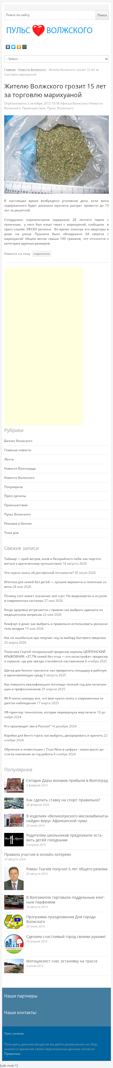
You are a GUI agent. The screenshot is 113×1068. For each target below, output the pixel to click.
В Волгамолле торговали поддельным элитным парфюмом (65, 900)
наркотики (41, 253)
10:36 (44, 103)
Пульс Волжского (60, 108)
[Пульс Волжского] (56, 30)
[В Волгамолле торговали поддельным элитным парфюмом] (14, 902)
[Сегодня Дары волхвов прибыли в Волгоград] (14, 785)
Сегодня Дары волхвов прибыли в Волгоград (67, 780)
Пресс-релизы (15, 496)
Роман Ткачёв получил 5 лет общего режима (66, 868)
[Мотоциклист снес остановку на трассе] (14, 966)
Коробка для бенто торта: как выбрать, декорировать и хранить (53, 735)
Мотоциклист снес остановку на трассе (61, 960)
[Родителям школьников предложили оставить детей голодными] (14, 839)
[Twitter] (13, 46)
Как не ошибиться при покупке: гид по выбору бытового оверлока (55, 637)
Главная (10, 70)
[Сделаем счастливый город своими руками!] (14, 944)
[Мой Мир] (24, 46)
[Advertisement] (43, 346)
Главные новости (17, 450)
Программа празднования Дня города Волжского (61, 919)
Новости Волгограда (20, 468)
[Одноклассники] (19, 46)
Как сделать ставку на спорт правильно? (63, 799)
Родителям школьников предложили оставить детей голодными (64, 837)
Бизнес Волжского (18, 441)
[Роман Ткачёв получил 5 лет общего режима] (14, 878)
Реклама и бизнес (18, 523)
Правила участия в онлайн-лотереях (37, 854)
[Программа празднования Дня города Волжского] (14, 922)
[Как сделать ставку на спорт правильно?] (14, 803)
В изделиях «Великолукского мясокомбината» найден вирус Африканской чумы (67, 818)
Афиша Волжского (74, 103)
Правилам (12, 1053)
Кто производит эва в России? (27, 726)
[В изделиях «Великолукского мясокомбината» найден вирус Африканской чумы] (14, 820)
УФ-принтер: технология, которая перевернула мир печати (50, 712)
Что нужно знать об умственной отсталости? (39, 572)
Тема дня (11, 532)
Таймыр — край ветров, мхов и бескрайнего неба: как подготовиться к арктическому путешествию (53, 561)
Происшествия (33, 108)
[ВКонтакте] (8, 46)
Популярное (13, 487)
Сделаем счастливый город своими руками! (66, 936)
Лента (9, 459)
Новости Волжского (32, 70)
